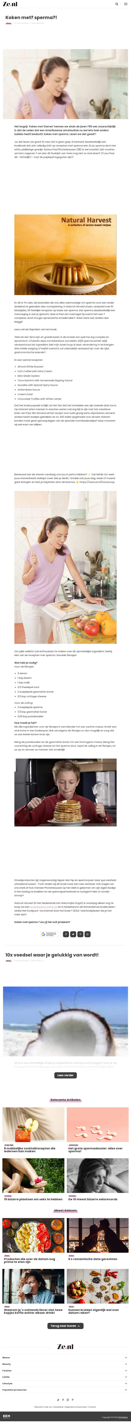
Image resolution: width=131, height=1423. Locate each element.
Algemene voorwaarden (76, 1407)
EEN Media (123, 1417)
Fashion (7, 1370)
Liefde (6, 1376)
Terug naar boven (63, 1326)
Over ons (48, 1407)
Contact (92, 1407)
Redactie (39, 1407)
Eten (8, 23)
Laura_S (40, 961)
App (88, 934)
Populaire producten (14, 1389)
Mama (6, 1357)
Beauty (6, 1364)
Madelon (40, 23)
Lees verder (66, 1075)
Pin (80, 934)
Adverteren (59, 1407)
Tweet (73, 934)
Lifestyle (7, 1383)
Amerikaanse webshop (43, 906)
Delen (66, 934)
